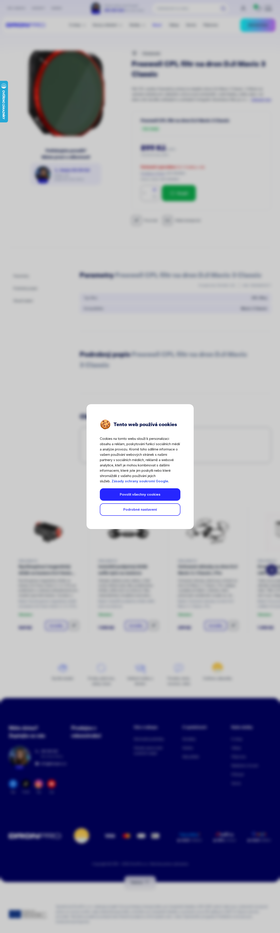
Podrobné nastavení (140, 509)
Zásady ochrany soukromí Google (140, 481)
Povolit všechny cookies (140, 494)
